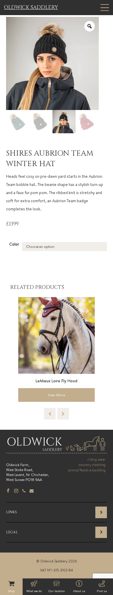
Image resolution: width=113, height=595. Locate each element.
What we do (34, 591)
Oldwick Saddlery (31, 7)
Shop (11, 591)
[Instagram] (16, 491)
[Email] (32, 491)
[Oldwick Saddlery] (56, 451)
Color (14, 244)
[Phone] (23, 491)
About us (79, 591)
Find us (102, 591)
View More (56, 394)
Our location (56, 591)
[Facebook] (8, 491)
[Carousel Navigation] (56, 414)
